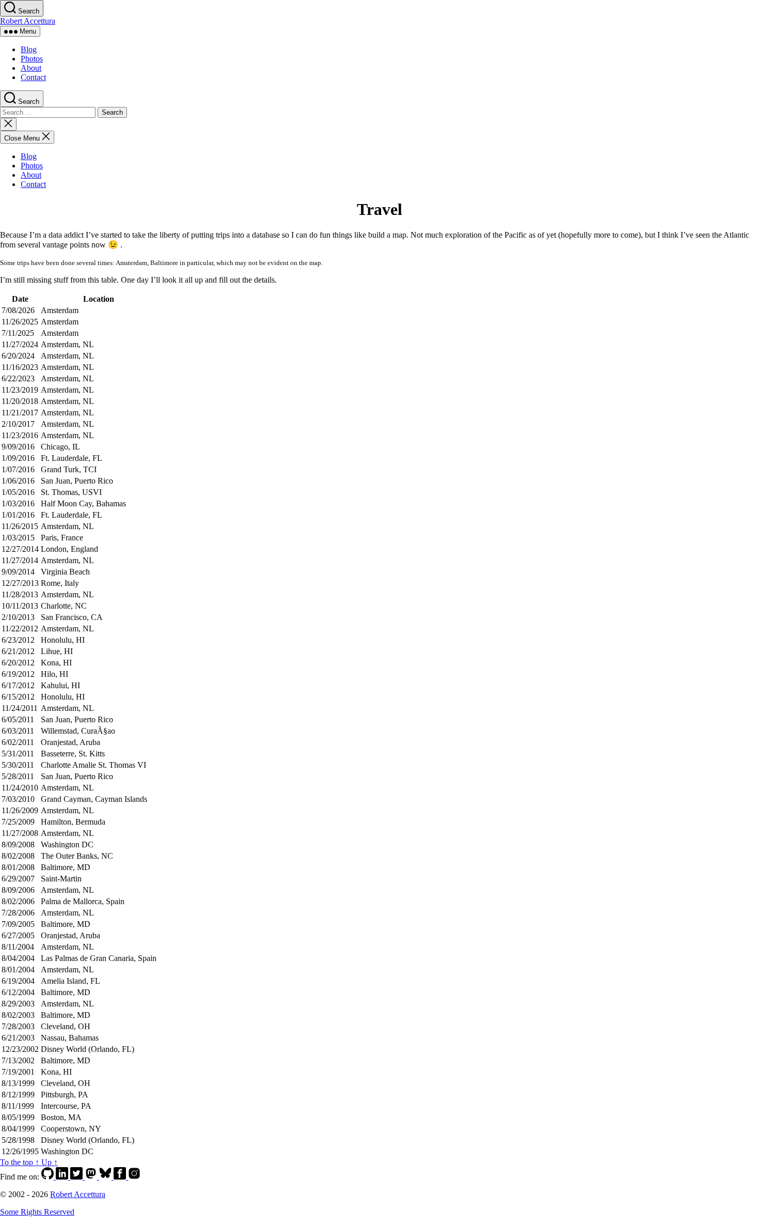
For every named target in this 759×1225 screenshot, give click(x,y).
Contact (33, 77)
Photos (32, 58)
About (31, 68)
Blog (29, 49)
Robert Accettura (27, 21)
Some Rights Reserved (37, 1211)
